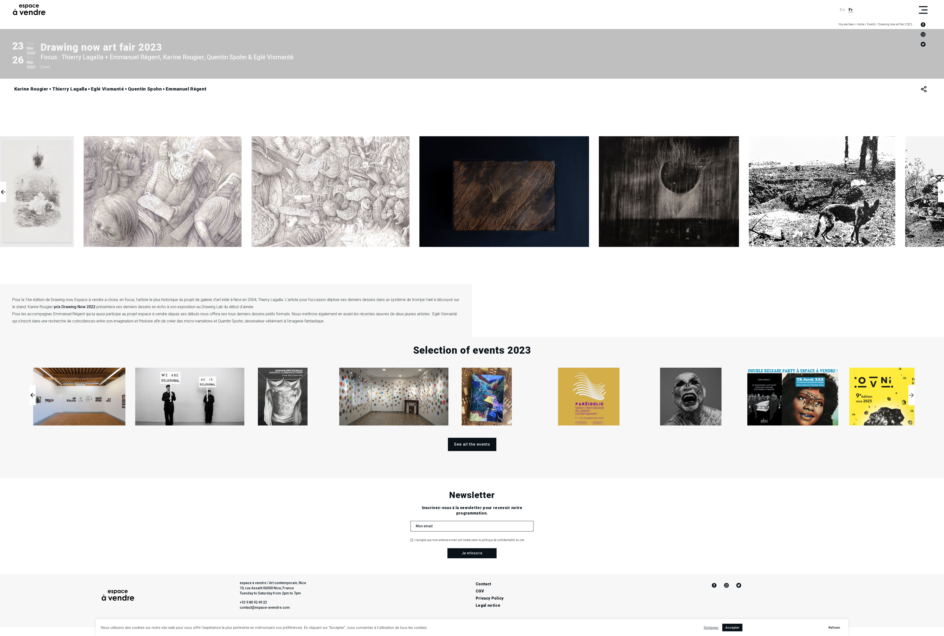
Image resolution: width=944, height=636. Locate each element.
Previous (3, 192)
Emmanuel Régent (186, 89)
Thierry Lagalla (69, 89)
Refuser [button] (834, 627)
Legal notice (488, 605)
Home (860, 24)
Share (924, 89)
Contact (483, 584)
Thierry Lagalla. (271, 299)
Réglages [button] (711, 627)
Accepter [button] (732, 627)
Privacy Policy (489, 598)
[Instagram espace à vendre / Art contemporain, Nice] (923, 34)
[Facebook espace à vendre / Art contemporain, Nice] (923, 24)
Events (871, 24)
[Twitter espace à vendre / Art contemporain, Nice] (923, 44)
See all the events (472, 444)
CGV (480, 591)
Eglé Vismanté (107, 89)
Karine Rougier (31, 89)
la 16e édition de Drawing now (47, 299)
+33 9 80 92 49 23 (253, 602)
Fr (851, 9)
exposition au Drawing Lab (200, 306)
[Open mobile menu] (923, 9)
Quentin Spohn (145, 89)
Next (941, 192)
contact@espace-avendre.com (265, 607)
